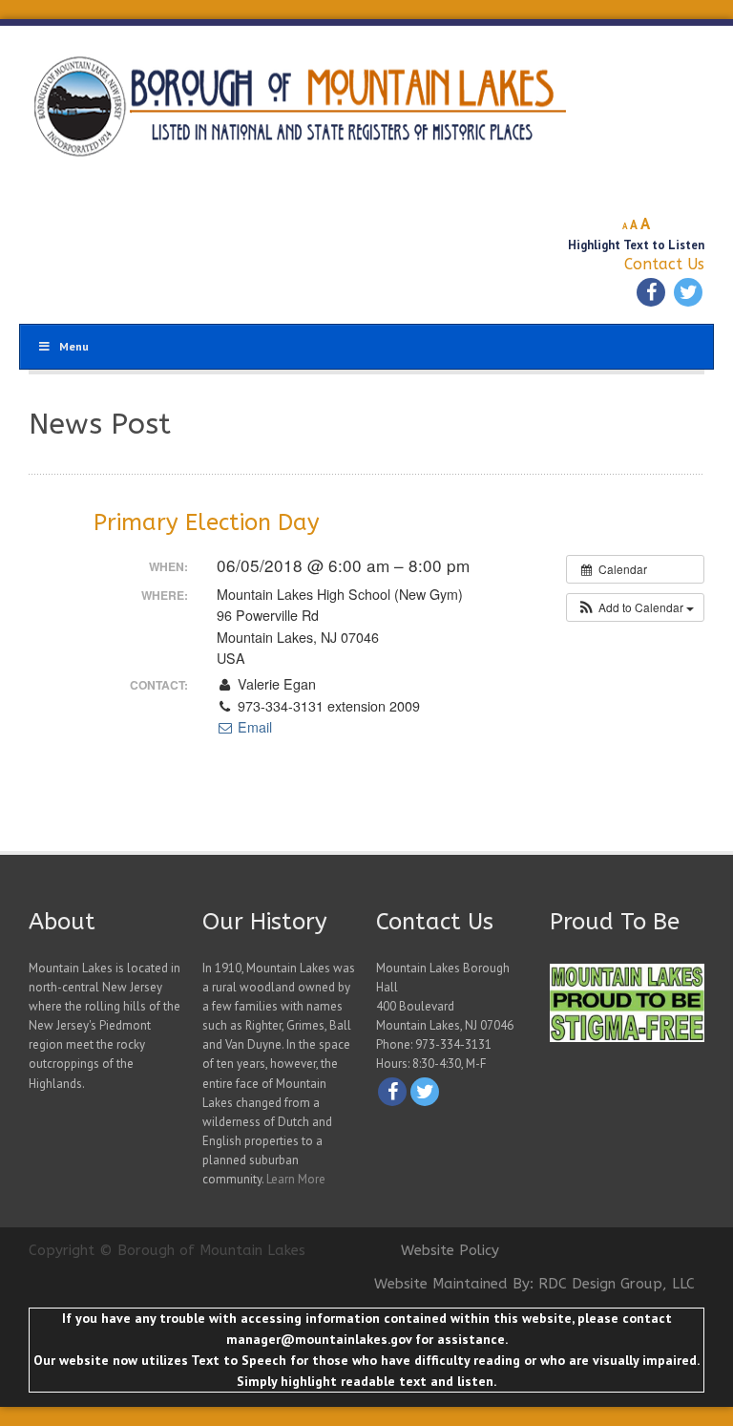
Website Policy (450, 1250)
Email (253, 726)
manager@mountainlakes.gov (318, 1339)
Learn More (295, 1179)
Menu (74, 346)
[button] (635, 607)
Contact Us (664, 264)
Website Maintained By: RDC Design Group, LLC (534, 1283)
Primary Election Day (207, 522)
